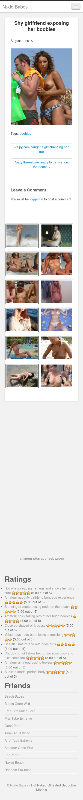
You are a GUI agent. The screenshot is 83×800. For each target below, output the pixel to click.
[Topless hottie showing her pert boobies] (22, 375)
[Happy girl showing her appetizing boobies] (56, 347)
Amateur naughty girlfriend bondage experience (39, 597)
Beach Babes (14, 696)
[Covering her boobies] (22, 319)
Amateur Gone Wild (19, 747)
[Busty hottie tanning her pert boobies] (22, 347)
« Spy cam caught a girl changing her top (41, 149)
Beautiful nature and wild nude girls (30, 644)
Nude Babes (15, 6)
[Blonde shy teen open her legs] (56, 319)
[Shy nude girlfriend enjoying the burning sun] (56, 263)
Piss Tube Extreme (18, 718)
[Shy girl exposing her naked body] (56, 235)
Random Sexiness (18, 769)
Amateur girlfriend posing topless (29, 662)
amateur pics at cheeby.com (42, 558)
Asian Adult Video (17, 733)
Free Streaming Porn (20, 711)
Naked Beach (14, 762)
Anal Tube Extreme (19, 740)
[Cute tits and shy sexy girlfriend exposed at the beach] (22, 291)
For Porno (12, 755)
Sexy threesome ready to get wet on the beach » (41, 164)
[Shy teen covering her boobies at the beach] (22, 235)
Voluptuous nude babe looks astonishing (34, 634)
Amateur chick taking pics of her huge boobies (38, 616)
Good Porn (13, 725)
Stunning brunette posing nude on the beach (37, 606)
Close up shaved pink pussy (25, 625)
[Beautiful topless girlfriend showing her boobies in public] (22, 263)
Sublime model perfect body (25, 671)
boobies (25, 133)
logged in (36, 199)
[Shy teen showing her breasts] (56, 291)
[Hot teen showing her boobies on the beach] (56, 375)
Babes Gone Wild (17, 703)
